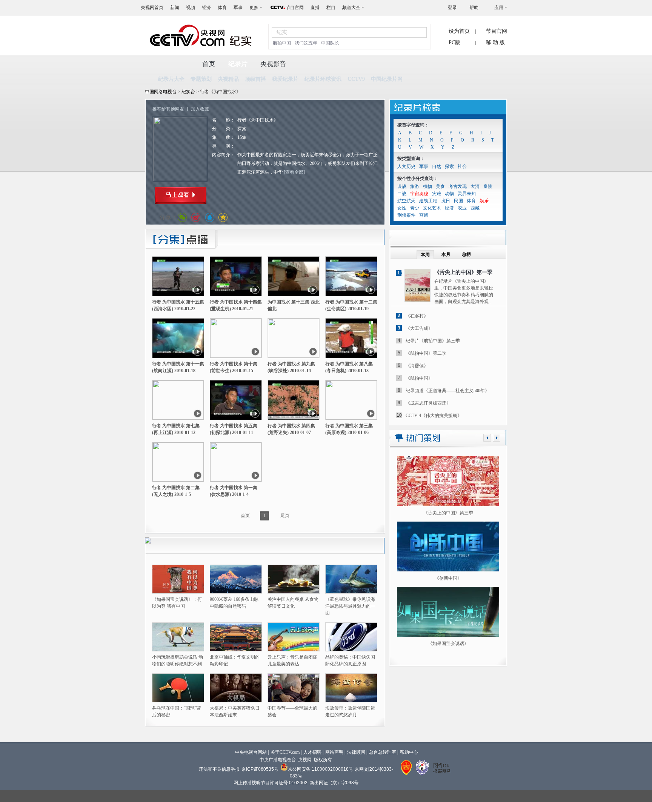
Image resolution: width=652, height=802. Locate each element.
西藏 (475, 208)
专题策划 (201, 79)
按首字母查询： (413, 125)
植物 (427, 186)
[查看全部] (294, 172)
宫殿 (423, 215)
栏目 (330, 7)
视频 (190, 7)
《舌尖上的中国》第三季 (448, 513)
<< (487, 438)
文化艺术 (432, 208)
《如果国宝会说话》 (448, 643)
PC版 (454, 42)
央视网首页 (152, 7)
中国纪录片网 (387, 79)
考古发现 (458, 186)
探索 (449, 166)
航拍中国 (282, 43)
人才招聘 (312, 752)
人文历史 (406, 166)
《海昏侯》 (417, 365)
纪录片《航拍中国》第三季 (433, 340)
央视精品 (228, 79)
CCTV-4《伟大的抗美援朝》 (434, 415)
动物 (449, 193)
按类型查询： (410, 158)
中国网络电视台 (161, 91)
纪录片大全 (171, 79)
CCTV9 (356, 79)
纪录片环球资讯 (322, 79)
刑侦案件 (406, 215)
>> (496, 438)
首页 (208, 64)
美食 (440, 186)
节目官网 (295, 7)
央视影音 (273, 64)
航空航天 (406, 200)
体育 (222, 7)
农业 (462, 208)
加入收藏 (200, 109)
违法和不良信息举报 (219, 769)
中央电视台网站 (251, 752)
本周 (425, 254)
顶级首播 (255, 79)
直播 (315, 7)
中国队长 (330, 43)
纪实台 (188, 91)
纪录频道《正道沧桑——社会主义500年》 (447, 390)
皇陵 (487, 186)
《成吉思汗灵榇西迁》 (428, 403)
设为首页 (459, 31)
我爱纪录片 (285, 79)
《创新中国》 (448, 578)
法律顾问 (356, 752)
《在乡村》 (417, 316)
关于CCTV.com (285, 752)
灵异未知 (467, 193)
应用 (498, 7)
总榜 (466, 254)
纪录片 (238, 64)
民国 (458, 200)
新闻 (174, 7)
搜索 (416, 32)
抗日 (445, 200)
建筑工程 (428, 200)
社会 (462, 166)
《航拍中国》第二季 (426, 353)
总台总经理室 (382, 752)
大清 (475, 186)
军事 (238, 7)
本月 (446, 254)
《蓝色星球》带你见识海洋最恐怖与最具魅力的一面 (350, 606)
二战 (401, 193)
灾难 (436, 193)
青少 (414, 208)
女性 (401, 208)
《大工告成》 (419, 328)
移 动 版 (495, 42)
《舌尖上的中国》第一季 (463, 272)
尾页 (284, 515)
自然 (436, 166)
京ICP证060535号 (259, 769)
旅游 (414, 186)
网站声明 (334, 752)
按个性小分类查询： (417, 178)
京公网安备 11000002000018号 (320, 769)
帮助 (473, 7)
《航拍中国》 (419, 378)
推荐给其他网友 (168, 109)
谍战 (401, 186)
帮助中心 (409, 752)
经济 (206, 7)
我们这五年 (306, 43)
